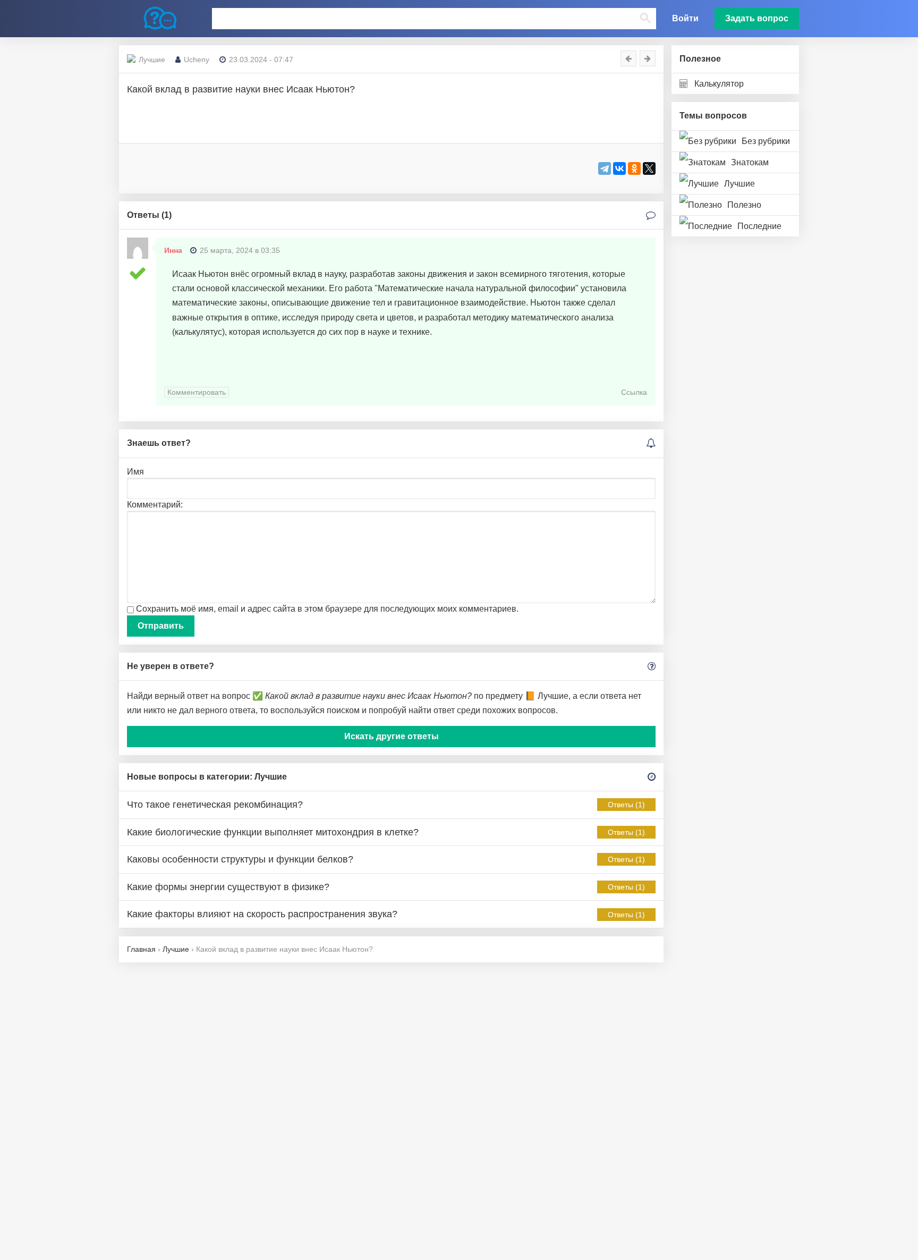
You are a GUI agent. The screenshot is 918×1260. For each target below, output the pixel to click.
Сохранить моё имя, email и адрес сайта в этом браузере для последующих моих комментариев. (327, 608)
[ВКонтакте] (619, 168)
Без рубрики (766, 141)
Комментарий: (155, 504)
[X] (649, 168)
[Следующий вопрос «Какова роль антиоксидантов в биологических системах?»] (648, 58)
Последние (759, 226)
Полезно (744, 204)
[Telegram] (604, 168)
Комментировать (196, 392)
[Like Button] (140, 167)
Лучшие (739, 183)
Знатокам (750, 162)
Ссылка (634, 392)
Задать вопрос (756, 18)
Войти (685, 18)
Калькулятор (719, 83)
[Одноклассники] (634, 168)
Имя (135, 471)
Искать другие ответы (391, 736)
